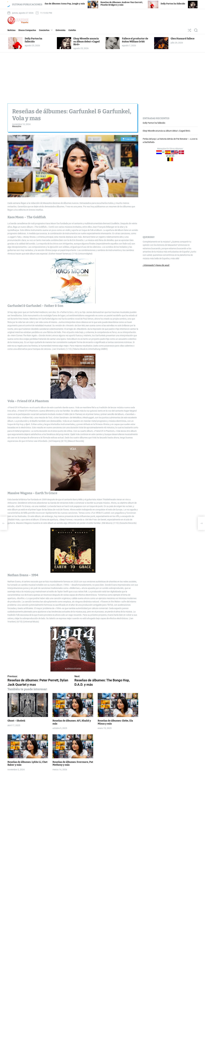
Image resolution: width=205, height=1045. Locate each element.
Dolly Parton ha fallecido (136, 3)
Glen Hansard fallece (182, 38)
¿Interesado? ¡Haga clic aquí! (156, 265)
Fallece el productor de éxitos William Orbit (135, 40)
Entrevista (60, 30)
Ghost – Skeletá (16, 720)
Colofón (72, 30)
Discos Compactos (27, 30)
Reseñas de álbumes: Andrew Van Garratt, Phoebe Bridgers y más (85, 3)
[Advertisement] (102, 75)
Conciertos (44, 30)
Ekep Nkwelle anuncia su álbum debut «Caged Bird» (86, 41)
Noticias (11, 30)
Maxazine (16, 126)
